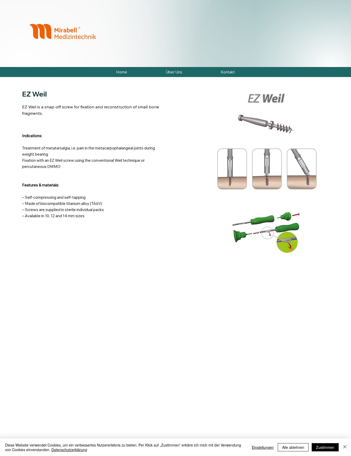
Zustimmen (325, 447)
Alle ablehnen (293, 447)
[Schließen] (345, 447)
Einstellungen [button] (263, 447)
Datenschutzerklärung (69, 449)
